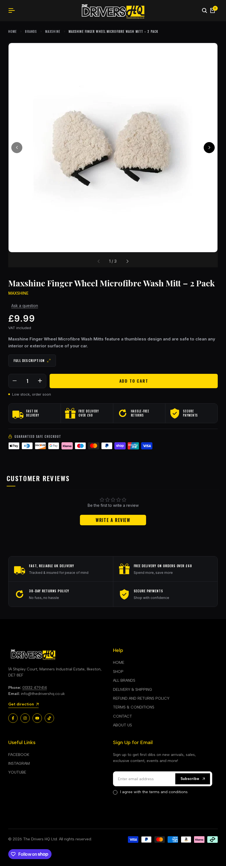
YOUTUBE (17, 772)
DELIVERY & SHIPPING (132, 689)
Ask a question (24, 305)
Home (12, 31)
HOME (118, 662)
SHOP (118, 671)
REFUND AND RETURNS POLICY (141, 698)
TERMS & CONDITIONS (133, 707)
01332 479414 (34, 687)
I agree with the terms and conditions (154, 792)
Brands (31, 31)
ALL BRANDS (124, 680)
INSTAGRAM (19, 763)
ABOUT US (122, 725)
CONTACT (122, 716)
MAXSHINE (52, 31)
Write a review (113, 520)
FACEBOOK (18, 754)
